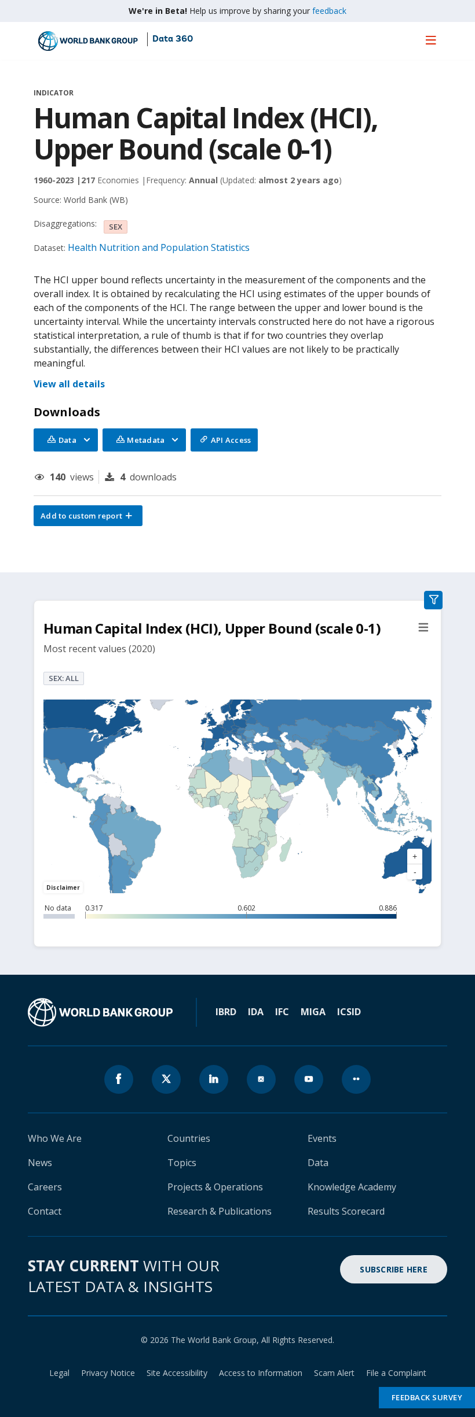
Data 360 (172, 39)
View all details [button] (69, 384)
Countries (188, 1138)
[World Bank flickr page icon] (356, 1079)
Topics (181, 1162)
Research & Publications (219, 1211)
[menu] (431, 40)
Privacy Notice (108, 1372)
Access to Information (260, 1372)
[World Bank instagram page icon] (261, 1079)
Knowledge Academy (352, 1187)
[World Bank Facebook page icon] (119, 1079)
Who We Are (55, 1138)
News (40, 1162)
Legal (59, 1372)
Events (322, 1138)
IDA (256, 1011)
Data (318, 1162)
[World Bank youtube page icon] (309, 1079)
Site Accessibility (177, 1372)
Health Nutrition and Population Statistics (159, 247)
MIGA (313, 1011)
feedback (329, 10)
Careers (45, 1187)
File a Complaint (396, 1372)
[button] (88, 515)
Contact (44, 1211)
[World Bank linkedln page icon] (214, 1079)
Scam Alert (334, 1372)
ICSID (349, 1011)
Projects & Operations (215, 1187)
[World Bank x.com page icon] (166, 1079)
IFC (282, 1011)
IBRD (225, 1011)
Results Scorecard (346, 1211)
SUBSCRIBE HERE (393, 1269)
